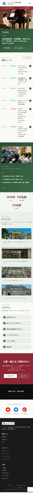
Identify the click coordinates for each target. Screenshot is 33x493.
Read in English (19, 48)
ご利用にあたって (10, 485)
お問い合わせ (23, 376)
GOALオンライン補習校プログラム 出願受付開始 (23, 102)
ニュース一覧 (27, 57)
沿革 (3, 442)
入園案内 (4, 467)
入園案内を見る (10, 376)
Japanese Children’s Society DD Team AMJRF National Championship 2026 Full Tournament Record (22, 115)
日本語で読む (7, 48)
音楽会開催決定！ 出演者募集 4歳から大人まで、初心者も (23, 81)
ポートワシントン (6, 459)
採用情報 (4, 470)
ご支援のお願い (5, 473)
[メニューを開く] (30, 3)
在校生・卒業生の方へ (21, 485)
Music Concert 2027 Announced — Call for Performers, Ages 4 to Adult (22, 69)
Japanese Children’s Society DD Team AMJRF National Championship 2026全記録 (22, 131)
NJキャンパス (5, 451)
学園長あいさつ (5, 439)
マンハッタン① (5, 453)
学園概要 (4, 437)
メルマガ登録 (5, 475)
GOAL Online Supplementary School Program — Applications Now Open (22, 92)
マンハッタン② (5, 456)
